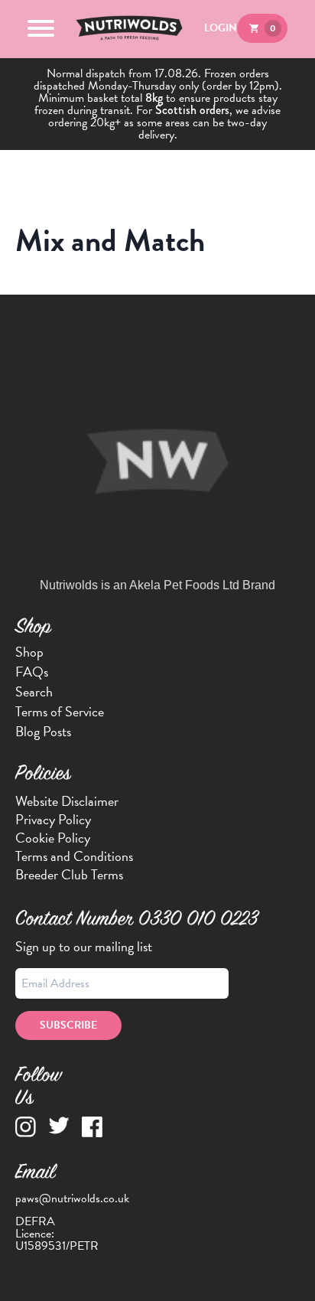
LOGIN (220, 28)
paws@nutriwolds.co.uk (72, 1198)
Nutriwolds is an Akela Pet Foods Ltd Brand (157, 585)
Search (34, 692)
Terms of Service (59, 712)
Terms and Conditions (74, 856)
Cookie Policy (52, 837)
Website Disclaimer (67, 801)
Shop (29, 652)
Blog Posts (43, 732)
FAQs (31, 672)
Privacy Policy (53, 819)
